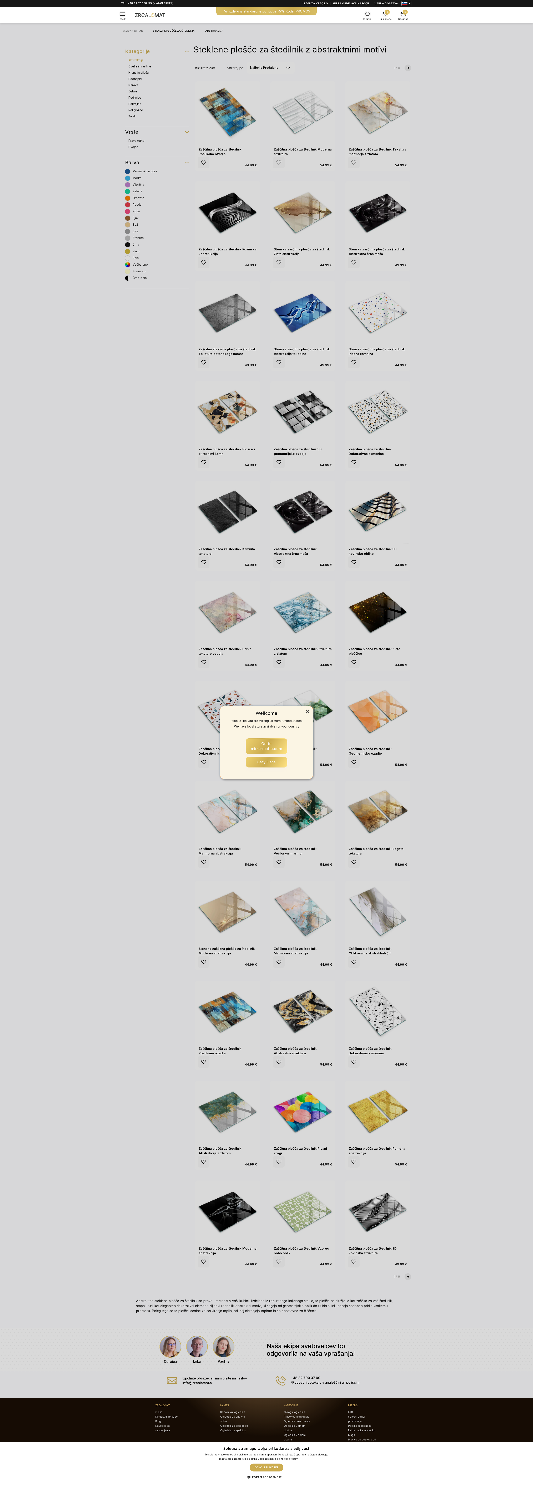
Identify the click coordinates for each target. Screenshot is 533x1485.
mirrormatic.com (266, 746)
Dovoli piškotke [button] (266, 1467)
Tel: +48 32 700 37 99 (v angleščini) (147, 3)
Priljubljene (385, 19)
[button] (266, 1477)
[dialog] (266, 1463)
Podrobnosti (306, 1458)
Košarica (403, 19)
